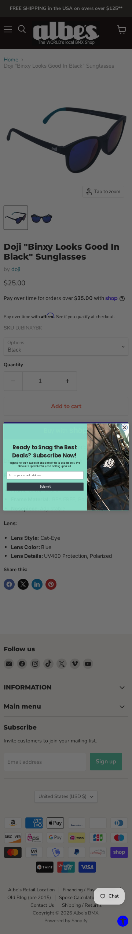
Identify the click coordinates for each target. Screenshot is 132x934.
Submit (45, 487)
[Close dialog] (124, 427)
